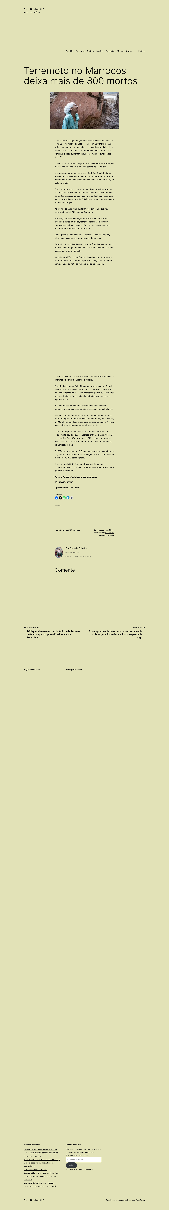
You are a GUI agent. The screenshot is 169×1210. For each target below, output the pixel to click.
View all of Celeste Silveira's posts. (78, 557)
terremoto (110, 535)
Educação (110, 51)
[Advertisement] (84, 31)
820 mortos (109, 533)
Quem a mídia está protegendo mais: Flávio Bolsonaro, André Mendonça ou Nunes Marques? (42, 1176)
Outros (129, 51)
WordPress (140, 1200)
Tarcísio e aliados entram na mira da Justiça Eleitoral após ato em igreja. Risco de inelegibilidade (42, 1162)
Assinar (71, 1165)
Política (141, 51)
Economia (80, 51)
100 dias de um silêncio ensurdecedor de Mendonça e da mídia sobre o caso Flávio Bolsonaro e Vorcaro (41, 1152)
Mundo (120, 51)
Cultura (90, 51)
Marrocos (102, 535)
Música (99, 51)
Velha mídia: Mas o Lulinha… (35, 1169)
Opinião (69, 51)
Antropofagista (34, 9)
